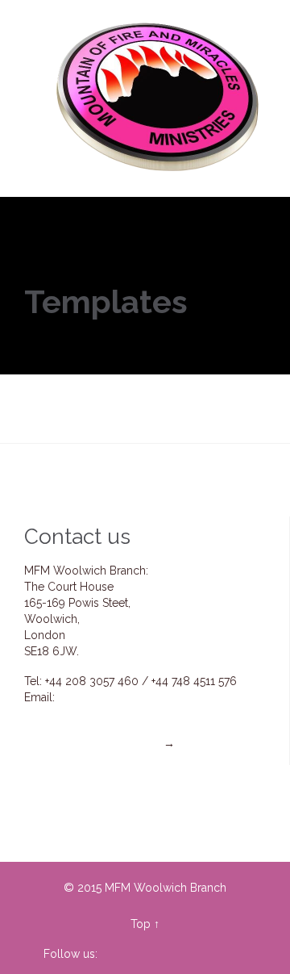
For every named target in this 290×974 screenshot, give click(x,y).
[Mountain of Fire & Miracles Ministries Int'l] (159, 98)
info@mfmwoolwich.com (122, 697)
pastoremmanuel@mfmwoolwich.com (151, 713)
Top (140, 924)
